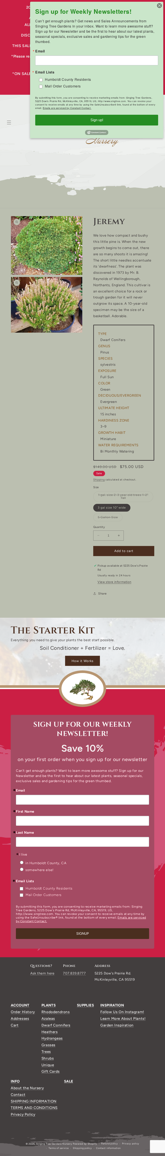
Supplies (85, 1005)
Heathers (49, 1032)
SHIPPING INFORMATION (34, 1101)
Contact (18, 1094)
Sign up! (96, 120)
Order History (23, 1012)
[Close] (159, 5)
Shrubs (47, 1058)
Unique (47, 1065)
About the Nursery (27, 1088)
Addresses (20, 1018)
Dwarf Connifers (55, 1025)
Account (20, 1005)
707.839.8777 (74, 973)
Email (20, 790)
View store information (114, 582)
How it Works (82, 661)
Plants (48, 1005)
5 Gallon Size (110, 518)
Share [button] (102, 593)
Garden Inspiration (117, 1025)
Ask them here (42, 973)
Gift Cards (50, 1071)
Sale (68, 1081)
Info (15, 1081)
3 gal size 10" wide (112, 507)
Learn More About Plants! (122, 1018)
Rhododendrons (55, 1012)
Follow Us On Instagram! (122, 1012)
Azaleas (48, 1018)
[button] (9, 122)
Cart (14, 1025)
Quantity (99, 527)
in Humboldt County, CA (45, 863)
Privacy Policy (23, 1114)
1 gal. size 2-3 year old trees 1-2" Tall (123, 497)
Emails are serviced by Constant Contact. (67, 108)
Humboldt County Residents (49, 888)
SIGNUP (82, 933)
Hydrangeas (52, 1038)
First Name (25, 811)
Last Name (25, 832)
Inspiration (112, 1005)
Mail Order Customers (43, 895)
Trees (46, 1051)
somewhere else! (39, 870)
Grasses (48, 1045)
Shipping (99, 479)
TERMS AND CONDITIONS (34, 1108)
